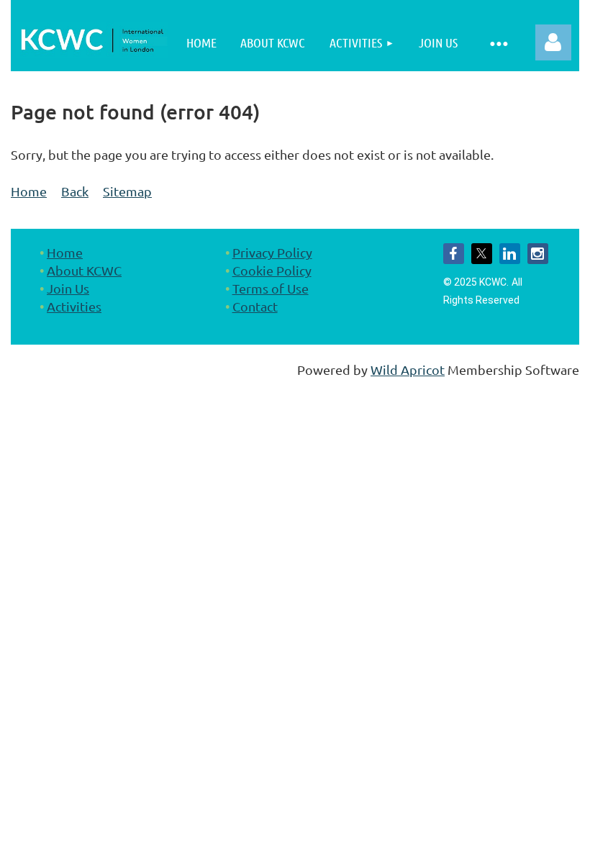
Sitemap (127, 191)
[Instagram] (537, 253)
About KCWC (84, 270)
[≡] (498, 42)
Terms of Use (270, 288)
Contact (255, 306)
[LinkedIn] (509, 253)
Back (74, 191)
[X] (481, 253)
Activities (74, 306)
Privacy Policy (272, 252)
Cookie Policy (272, 270)
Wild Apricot (408, 369)
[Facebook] (453, 253)
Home (29, 191)
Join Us (68, 288)
